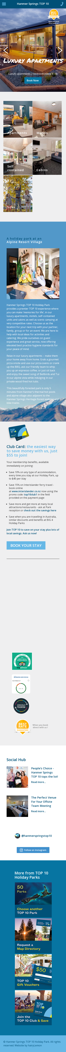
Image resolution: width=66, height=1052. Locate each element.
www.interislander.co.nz (26, 491)
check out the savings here (40, 510)
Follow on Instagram (35, 850)
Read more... (38, 782)
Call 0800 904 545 (62, 5)
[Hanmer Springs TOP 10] (15, 5)
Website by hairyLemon (28, 1045)
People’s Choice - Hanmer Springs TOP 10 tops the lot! (44, 772)
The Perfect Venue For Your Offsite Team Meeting (43, 802)
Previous (8, 50)
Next (61, 50)
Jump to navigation (4, 5)
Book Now (33, 80)
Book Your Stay (26, 545)
